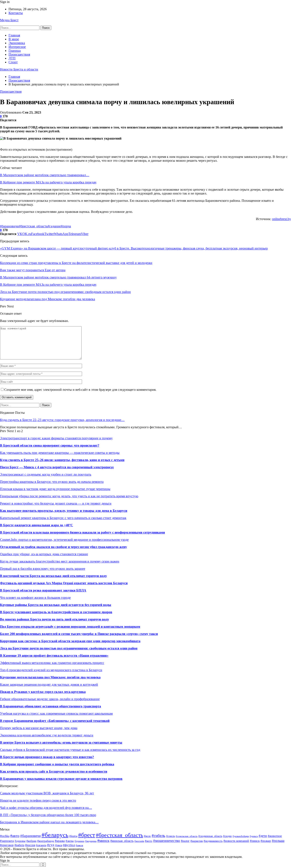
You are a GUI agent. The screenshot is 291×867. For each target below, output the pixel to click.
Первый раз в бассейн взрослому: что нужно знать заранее (42, 568)
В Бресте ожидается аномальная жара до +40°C (36, 525)
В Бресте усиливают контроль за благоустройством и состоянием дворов (56, 612)
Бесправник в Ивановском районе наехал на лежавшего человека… (49, 822)
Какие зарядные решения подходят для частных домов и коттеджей (49, 684)
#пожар (266, 840)
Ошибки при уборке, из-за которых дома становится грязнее (44, 554)
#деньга (254, 836)
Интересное (17, 47)
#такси (58, 845)
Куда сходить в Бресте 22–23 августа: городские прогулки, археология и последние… (62, 420)
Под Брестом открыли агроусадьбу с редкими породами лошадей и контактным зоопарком (70, 626)
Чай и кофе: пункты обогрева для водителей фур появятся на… (46, 807)
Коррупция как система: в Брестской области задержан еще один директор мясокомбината (70, 641)
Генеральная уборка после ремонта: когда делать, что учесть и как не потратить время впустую (69, 496)
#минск (103, 840)
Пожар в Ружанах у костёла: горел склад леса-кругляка (43, 692)
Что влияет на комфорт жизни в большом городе (35, 597)
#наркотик (196, 841)
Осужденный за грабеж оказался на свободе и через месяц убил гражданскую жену (63, 547)
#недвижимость (213, 840)
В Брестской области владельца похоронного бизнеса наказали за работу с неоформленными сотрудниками (82, 532)
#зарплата (7, 840)
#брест (86, 835)
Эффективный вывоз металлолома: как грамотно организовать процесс (52, 663)
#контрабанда (45, 840)
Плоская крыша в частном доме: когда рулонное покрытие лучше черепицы (55, 489)
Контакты (16, 13)
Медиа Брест (9, 20)
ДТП (12, 58)
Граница (15, 50)
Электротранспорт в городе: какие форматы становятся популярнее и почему (56, 438)
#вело (147, 836)
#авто (14, 836)
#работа (19, 845)
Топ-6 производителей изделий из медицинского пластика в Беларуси (51, 670)
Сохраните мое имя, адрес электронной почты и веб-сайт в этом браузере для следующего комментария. (80, 389)
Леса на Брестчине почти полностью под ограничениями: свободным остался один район (68, 648)
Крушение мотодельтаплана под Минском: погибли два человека (50, 677)
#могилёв (139, 841)
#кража (60, 840)
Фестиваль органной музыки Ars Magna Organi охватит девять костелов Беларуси (64, 583)
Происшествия (19, 54)
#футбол (69, 845)
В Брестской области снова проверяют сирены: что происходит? (49, 445)
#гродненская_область (210, 836)
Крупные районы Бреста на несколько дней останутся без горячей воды (55, 605)
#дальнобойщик (241, 836)
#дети (263, 836)
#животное (275, 836)
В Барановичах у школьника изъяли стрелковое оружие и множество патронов (61, 778)
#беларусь (55, 834)
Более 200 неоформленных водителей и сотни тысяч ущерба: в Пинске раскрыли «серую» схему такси (79, 634)
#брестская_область (33, 226)
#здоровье (20, 841)
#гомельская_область (186, 836)
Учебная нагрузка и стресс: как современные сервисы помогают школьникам (56, 713)
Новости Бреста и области (19, 69)
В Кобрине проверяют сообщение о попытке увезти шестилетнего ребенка (57, 764)
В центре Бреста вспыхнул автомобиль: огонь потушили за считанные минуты (61, 742)
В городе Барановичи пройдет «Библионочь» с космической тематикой (54, 721)
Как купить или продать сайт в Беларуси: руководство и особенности (53, 771)
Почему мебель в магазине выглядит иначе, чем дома (38, 728)
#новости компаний (236, 840)
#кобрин (31, 840)
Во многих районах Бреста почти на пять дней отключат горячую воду (54, 619)
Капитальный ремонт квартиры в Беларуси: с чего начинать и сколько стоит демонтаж (63, 518)
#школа (79, 845)
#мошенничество (166, 841)
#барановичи (9, 226)
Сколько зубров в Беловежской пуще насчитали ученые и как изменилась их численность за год (70, 750)
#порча (66, 226)
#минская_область (122, 840)
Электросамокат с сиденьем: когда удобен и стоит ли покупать (45, 474)
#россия (30, 845)
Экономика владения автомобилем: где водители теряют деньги (46, 735)
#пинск (255, 840)
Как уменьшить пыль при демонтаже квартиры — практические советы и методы (60, 452)
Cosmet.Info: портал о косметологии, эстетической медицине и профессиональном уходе (64, 539)
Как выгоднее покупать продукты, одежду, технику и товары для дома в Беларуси (63, 510)
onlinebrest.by (281, 219)
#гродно (227, 836)
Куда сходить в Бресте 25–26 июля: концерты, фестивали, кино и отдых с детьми (62, 460)
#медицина (91, 841)
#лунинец (79, 841)
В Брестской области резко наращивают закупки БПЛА (43, 590)
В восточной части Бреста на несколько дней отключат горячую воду (53, 576)
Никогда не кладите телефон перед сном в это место (38, 800)
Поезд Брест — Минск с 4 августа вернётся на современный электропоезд (57, 467)
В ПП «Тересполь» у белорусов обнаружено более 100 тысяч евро (48, 815)
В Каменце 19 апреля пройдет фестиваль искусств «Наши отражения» (54, 655)
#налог (185, 840)
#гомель (170, 836)
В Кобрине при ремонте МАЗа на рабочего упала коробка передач (48, 182)
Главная (14, 35)
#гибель (158, 835)
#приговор (7, 845)
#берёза (73, 836)
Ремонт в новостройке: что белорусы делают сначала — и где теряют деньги (55, 503)
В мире (14, 39)
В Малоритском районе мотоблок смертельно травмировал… (44, 175)
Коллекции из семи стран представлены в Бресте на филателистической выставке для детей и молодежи (76, 263)
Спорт (13, 62)
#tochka (4, 836)
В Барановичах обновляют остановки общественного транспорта (50, 706)
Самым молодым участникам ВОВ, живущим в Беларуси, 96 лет (47, 793)
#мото (148, 841)
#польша (278, 841)
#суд (50, 845)
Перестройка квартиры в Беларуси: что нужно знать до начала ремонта (52, 481)
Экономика (17, 43)
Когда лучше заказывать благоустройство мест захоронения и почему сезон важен (59, 561)
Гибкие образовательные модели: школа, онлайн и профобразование (50, 699)
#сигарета (41, 845)
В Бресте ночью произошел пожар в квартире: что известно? (47, 757)
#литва (70, 841)
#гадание (54, 226)
